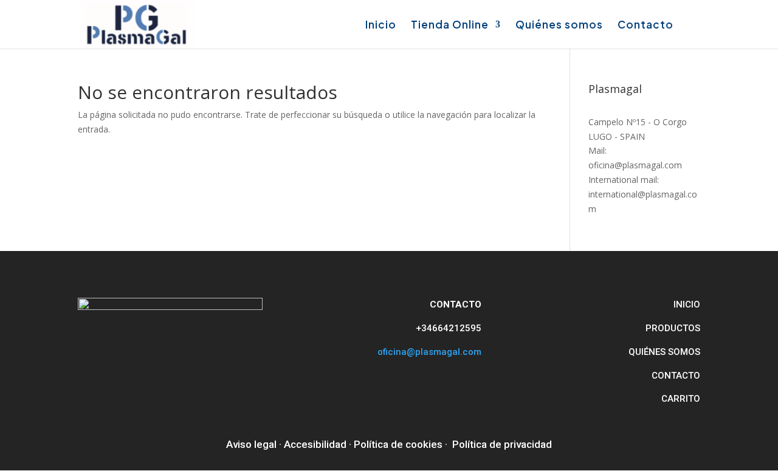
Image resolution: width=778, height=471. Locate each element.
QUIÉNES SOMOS (664, 351)
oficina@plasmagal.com (429, 351)
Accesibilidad (315, 444)
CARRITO (680, 398)
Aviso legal (251, 444)
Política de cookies (398, 444)
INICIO (686, 304)
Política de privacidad (502, 444)
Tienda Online (450, 25)
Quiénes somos (559, 25)
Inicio (380, 25)
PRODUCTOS (672, 328)
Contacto (645, 25)
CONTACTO (676, 375)
